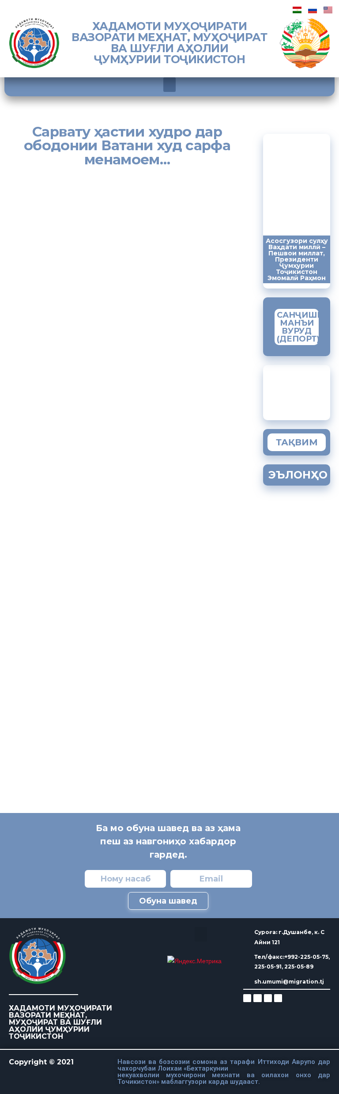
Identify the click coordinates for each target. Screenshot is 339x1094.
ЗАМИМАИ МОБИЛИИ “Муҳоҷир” (306, 390)
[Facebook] (257, 998)
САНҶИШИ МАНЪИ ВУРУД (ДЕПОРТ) (300, 327)
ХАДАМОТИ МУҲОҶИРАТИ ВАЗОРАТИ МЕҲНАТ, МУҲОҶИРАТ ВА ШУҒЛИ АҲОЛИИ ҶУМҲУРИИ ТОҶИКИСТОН (169, 42)
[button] (169, 84)
